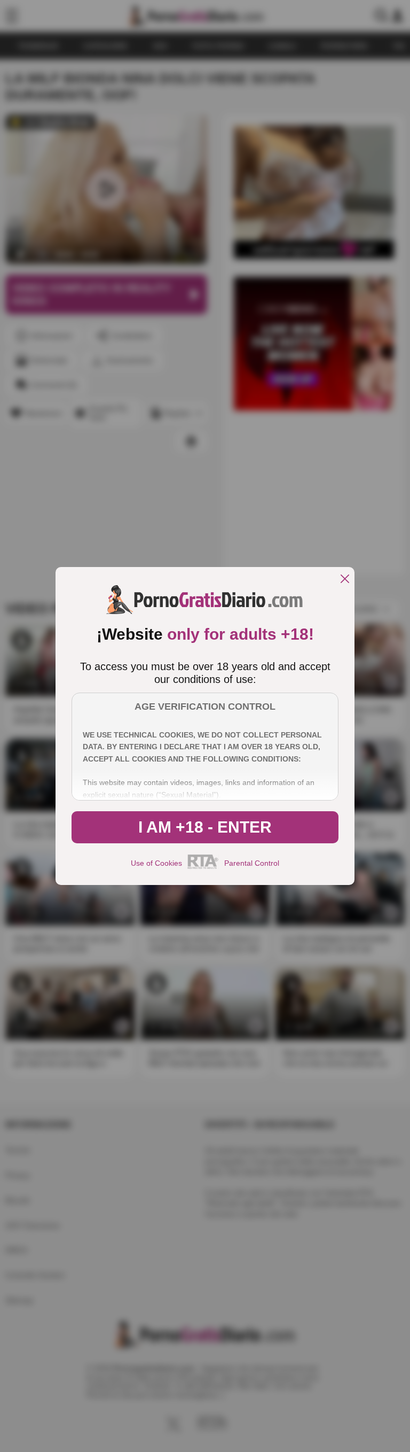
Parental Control (251, 863)
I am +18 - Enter (205, 827)
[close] (345, 579)
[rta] (203, 867)
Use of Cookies (156, 863)
